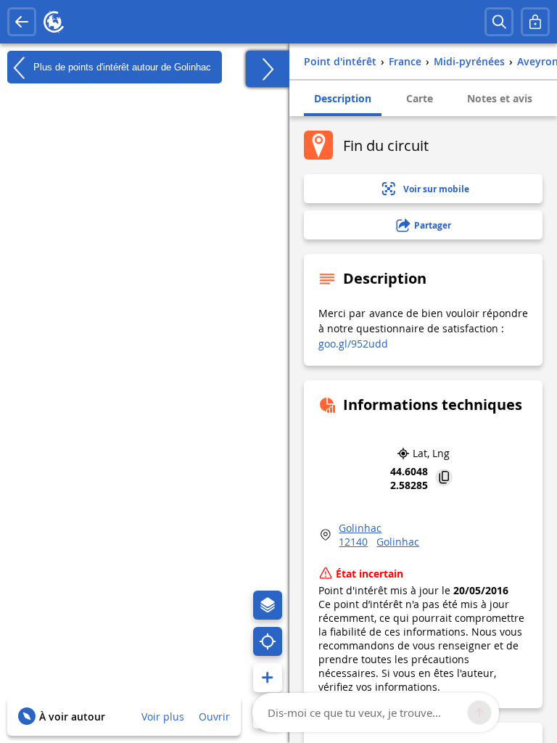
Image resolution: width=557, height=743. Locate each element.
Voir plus (162, 716)
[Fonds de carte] (267, 605)
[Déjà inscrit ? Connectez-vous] (535, 21)
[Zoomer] (267, 677)
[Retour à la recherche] (21, 21)
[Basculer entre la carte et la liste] (267, 69)
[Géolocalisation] (267, 641)
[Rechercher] (498, 21)
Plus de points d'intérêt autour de (120, 66)
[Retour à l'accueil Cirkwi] (54, 21)
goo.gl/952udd (353, 343)
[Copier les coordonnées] (444, 478)
